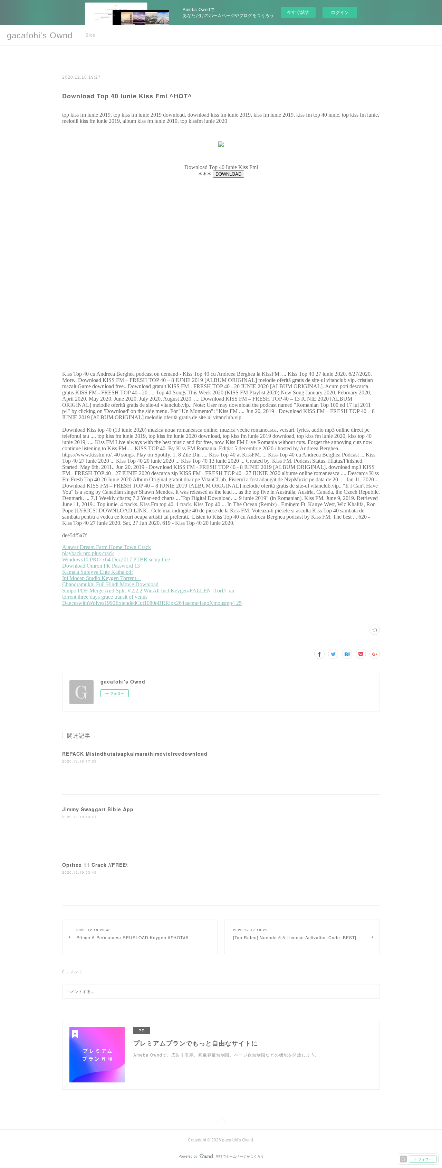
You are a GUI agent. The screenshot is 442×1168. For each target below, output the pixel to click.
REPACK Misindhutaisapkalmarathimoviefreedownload (135, 753)
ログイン (340, 12)
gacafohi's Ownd (40, 35)
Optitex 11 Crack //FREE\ (95, 864)
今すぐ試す (298, 12)
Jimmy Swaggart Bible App (98, 809)
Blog (91, 35)
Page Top (221, 1121)
